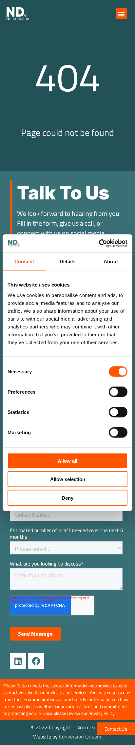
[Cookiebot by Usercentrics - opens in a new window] (98, 243)
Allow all (67, 460)
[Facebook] (36, 661)
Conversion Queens (80, 736)
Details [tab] (68, 261)
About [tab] (111, 261)
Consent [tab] (24, 261)
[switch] (118, 391)
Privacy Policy (101, 713)
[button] (121, 13)
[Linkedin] (18, 661)
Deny (67, 497)
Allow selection (67, 479)
